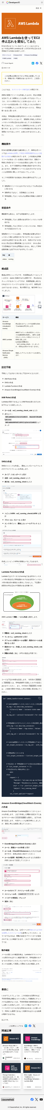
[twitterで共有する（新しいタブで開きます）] (41, 63)
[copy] (39, 698)
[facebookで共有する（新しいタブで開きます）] (37, 63)
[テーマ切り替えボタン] (42, 2)
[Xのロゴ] (36, 1099)
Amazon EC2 (18, 55)
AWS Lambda (7, 58)
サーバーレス (7, 55)
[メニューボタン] (3, 2)
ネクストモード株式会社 (21, 89)
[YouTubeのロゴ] (41, 1099)
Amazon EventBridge (31, 55)
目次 (37, 8)
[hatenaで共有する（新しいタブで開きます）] (33, 63)
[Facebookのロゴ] (32, 1099)
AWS (16, 58)
